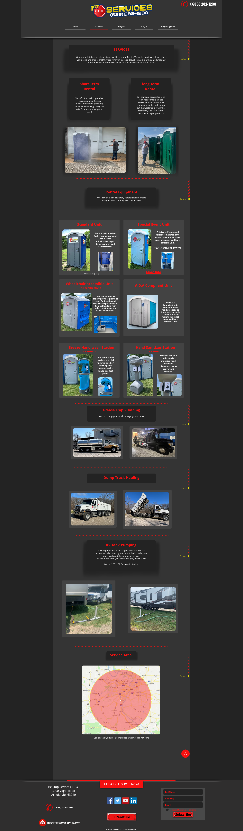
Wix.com (132, 829)
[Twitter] (117, 800)
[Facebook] (110, 800)
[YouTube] (125, 800)
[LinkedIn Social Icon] (133, 800)
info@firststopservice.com (63, 822)
